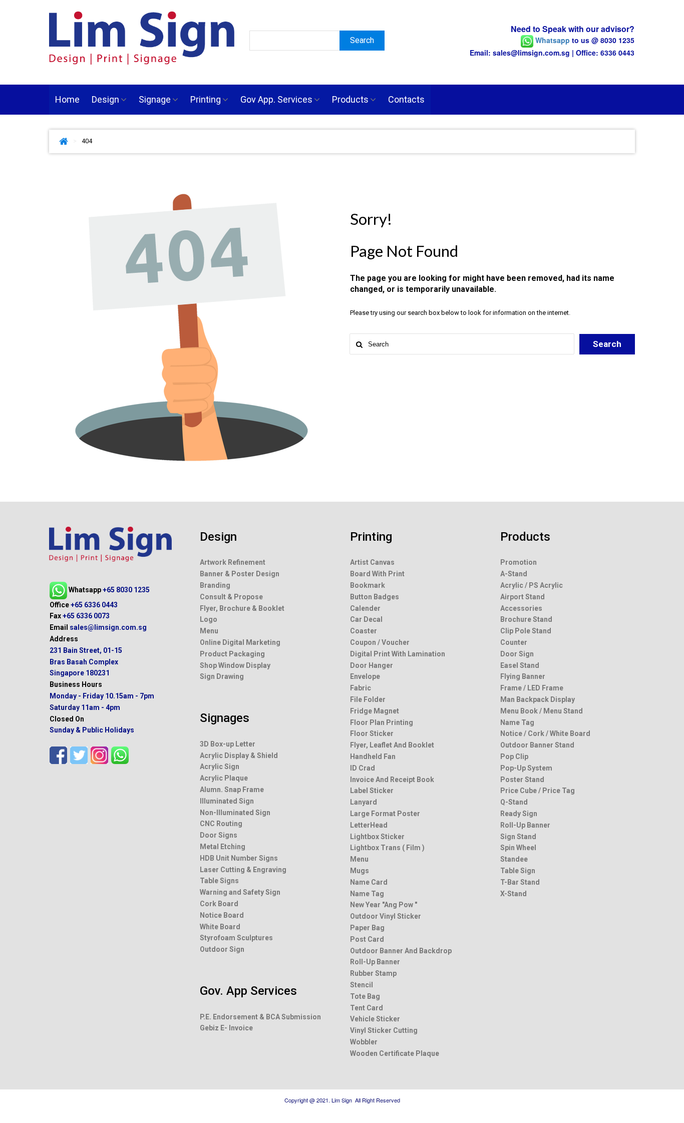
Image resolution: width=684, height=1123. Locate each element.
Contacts (406, 99)
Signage (155, 99)
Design (105, 99)
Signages (224, 718)
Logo (208, 619)
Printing (205, 99)
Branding (215, 585)
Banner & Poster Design (239, 574)
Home (67, 99)
